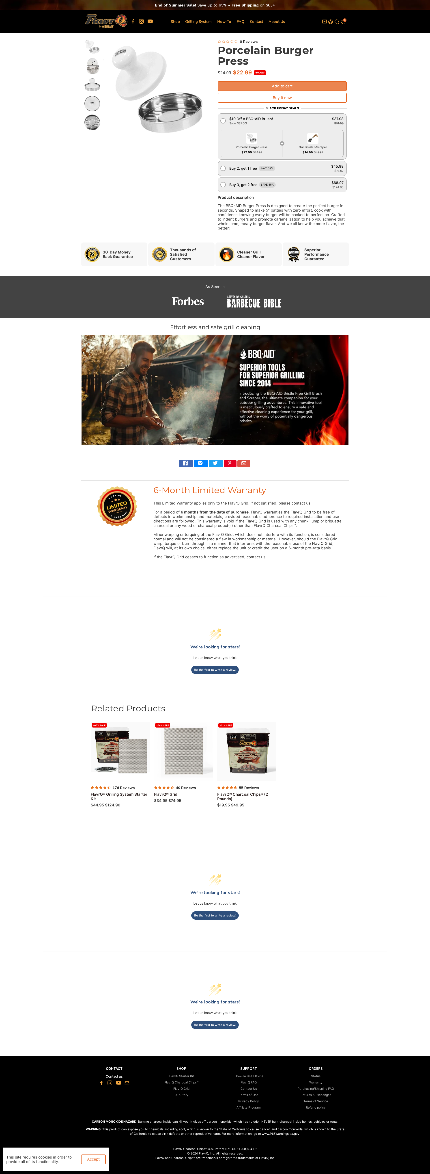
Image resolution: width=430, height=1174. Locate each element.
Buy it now (282, 97)
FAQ (240, 21)
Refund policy (316, 1107)
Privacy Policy (248, 1101)
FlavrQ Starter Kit (181, 1076)
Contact (256, 21)
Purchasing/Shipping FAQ (316, 1088)
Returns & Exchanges (316, 1095)
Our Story (181, 1095)
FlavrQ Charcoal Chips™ (181, 1082)
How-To (224, 21)
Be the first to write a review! (215, 670)
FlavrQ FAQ (249, 1082)
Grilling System (198, 21)
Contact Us (249, 1088)
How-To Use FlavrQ (249, 1076)
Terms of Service (315, 1101)
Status (315, 1076)
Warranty (315, 1082)
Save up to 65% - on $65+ (215, 5)
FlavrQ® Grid (165, 794)
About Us (277, 21)
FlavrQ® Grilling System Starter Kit (119, 796)
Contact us (114, 1076)
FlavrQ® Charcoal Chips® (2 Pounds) (242, 796)
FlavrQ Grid (181, 1088)
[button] (282, 121)
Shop (175, 21)
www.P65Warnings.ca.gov (280, 1133)
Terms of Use (248, 1095)
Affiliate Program (248, 1107)
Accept (93, 1159)
